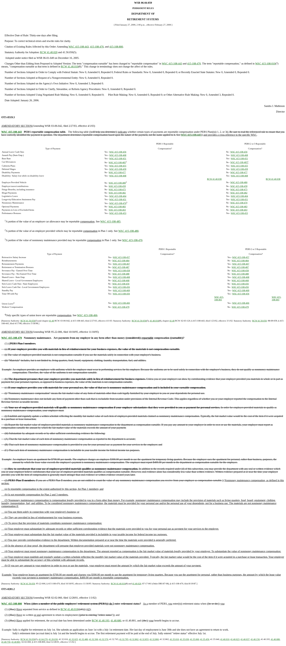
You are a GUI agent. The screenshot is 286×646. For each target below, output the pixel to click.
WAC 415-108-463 (117, 210)
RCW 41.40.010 (69, 66)
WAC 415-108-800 (11, 603)
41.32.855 (144, 639)
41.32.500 (93, 639)
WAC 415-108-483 (117, 206)
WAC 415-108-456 (117, 152)
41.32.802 (134, 639)
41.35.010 (174, 639)
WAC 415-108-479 (120, 307)
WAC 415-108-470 (117, 203)
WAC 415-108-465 (219, 298)
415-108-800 (116, 46)
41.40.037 (245, 639)
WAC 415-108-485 (117, 162)
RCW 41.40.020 (48, 52)
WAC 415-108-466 (121, 303)
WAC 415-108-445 (191, 134)
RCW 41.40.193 (100, 620)
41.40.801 (16, 642)
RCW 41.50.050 (28, 321)
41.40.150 (255, 639)
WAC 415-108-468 (117, 155)
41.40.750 (5, 642)
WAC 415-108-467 (121, 264)
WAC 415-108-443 (79, 46)
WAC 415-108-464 (117, 196)
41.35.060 (194, 639)
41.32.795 (123, 639)
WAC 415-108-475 (117, 189)
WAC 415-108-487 (120, 267)
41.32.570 (103, 639)
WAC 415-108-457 (121, 257)
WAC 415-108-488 (120, 274)
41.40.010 (154, 321)
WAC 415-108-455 (117, 166)
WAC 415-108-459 (117, 169)
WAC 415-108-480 (117, 183)
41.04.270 (43, 639)
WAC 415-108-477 (117, 172)
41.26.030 (53, 639)
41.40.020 (136, 583)
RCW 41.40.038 (214, 179)
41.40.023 (234, 639)
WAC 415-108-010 (265, 63)
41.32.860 (154, 639)
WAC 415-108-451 (117, 158)
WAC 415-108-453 (117, 213)
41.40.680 (116, 620)
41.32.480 (83, 639)
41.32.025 (73, 639)
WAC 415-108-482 (117, 193)
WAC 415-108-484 (120, 260)
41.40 (51, 321)
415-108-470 (97, 46)
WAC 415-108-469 (121, 290)
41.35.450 (204, 639)
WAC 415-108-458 (121, 270)
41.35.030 (184, 639)
